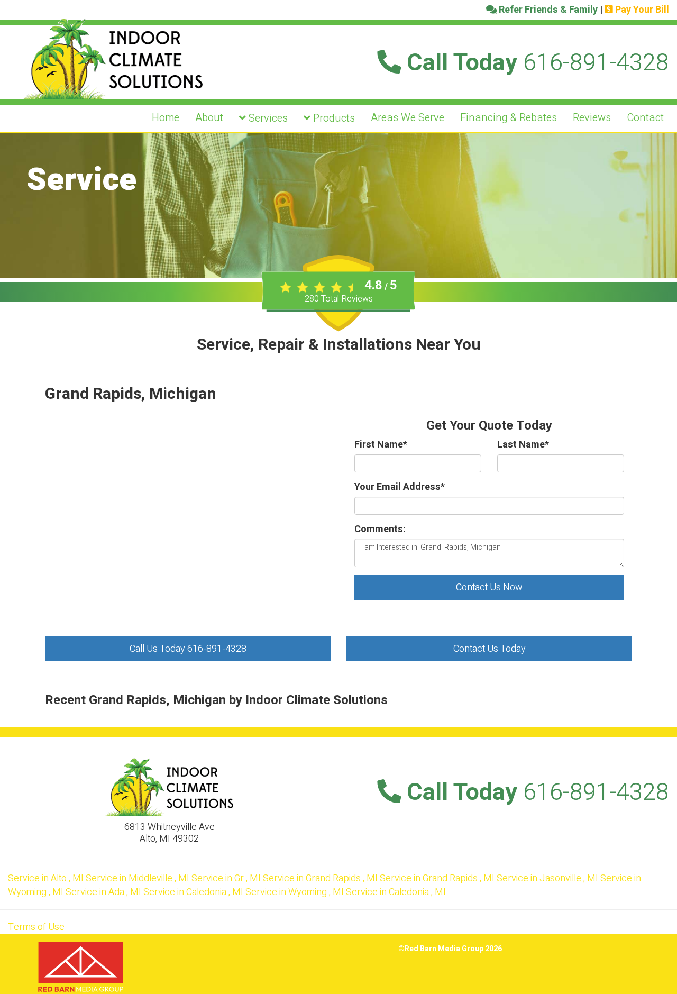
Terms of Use (36, 927)
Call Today (535, 62)
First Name (380, 445)
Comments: (380, 529)
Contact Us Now (489, 587)
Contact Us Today (489, 649)
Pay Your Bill (641, 10)
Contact (645, 117)
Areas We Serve (407, 117)
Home (165, 117)
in (46, 878)
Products (332, 118)
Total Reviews (339, 299)
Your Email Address (399, 487)
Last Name (523, 445)
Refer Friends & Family (547, 10)
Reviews (592, 117)
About (209, 117)
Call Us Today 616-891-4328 (188, 649)
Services (267, 118)
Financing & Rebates (508, 117)
